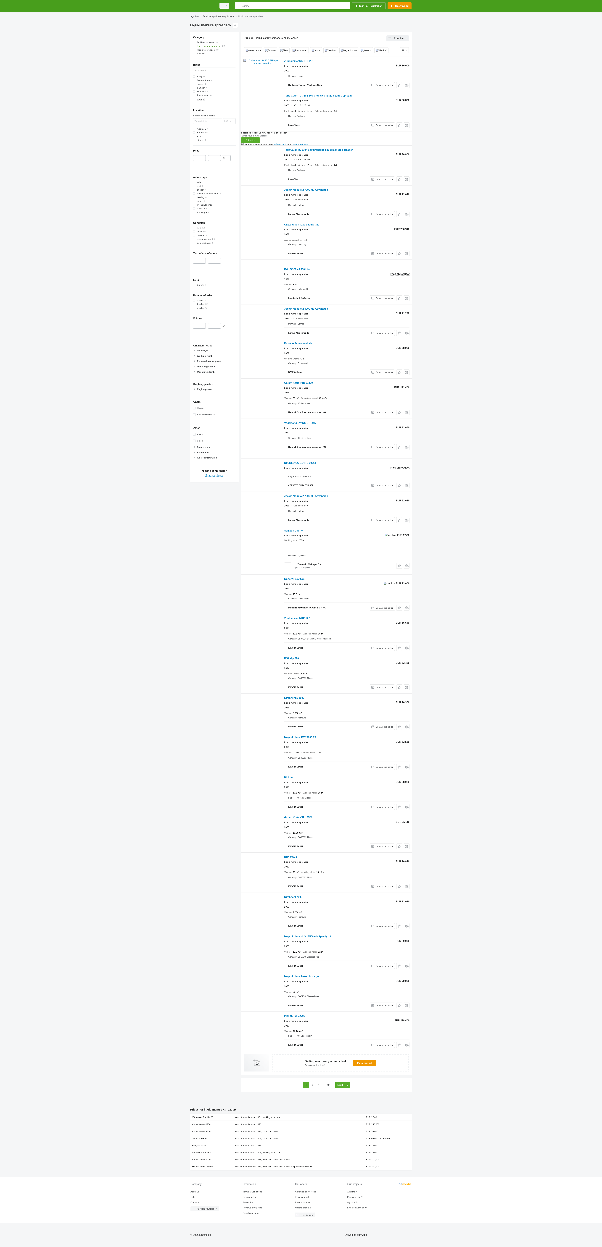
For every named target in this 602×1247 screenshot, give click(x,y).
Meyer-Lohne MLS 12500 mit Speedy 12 (307, 936)
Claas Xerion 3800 (201, 1131)
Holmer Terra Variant (202, 1166)
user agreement (301, 144)
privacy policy (281, 144)
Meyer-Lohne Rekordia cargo (301, 976)
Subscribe (250, 140)
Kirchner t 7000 (293, 897)
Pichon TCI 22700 (294, 1016)
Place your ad (364, 1063)
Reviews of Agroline (252, 1207)
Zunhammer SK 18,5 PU (298, 61)
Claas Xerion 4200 (201, 1124)
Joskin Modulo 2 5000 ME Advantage (306, 308)
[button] (399, 85)
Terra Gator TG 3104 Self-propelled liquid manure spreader (318, 95)
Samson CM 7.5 (293, 530)
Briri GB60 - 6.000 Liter (297, 269)
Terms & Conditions (252, 1191)
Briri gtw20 (290, 857)
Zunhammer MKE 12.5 (297, 618)
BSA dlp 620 (291, 658)
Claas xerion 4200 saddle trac (301, 224)
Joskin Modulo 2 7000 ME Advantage (306, 190)
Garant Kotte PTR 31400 (298, 383)
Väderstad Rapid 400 (202, 1117)
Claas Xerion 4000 (201, 1159)
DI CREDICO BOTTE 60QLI (300, 463)
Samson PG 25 (199, 1138)
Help (192, 1197)
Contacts (194, 1202)
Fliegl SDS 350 (199, 1145)
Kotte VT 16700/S (294, 579)
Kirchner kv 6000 (294, 698)
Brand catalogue (251, 1213)
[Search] (238, 6)
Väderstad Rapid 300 (202, 1152)
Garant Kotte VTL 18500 (298, 817)
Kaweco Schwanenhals (298, 343)
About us (194, 1191)
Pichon (288, 777)
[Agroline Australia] (203, 6)
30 (328, 1085)
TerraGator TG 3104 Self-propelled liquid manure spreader (318, 150)
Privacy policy (249, 1197)
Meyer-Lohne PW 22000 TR (300, 737)
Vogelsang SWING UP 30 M (300, 423)
